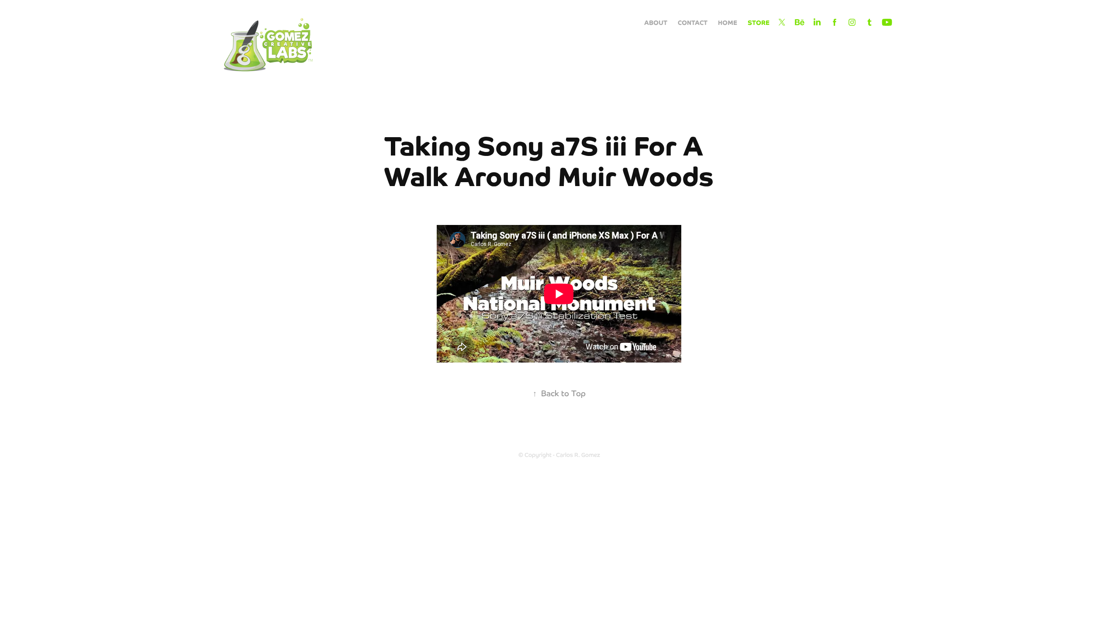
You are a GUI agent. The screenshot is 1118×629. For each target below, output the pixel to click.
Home (727, 22)
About (655, 22)
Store (758, 22)
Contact (692, 22)
